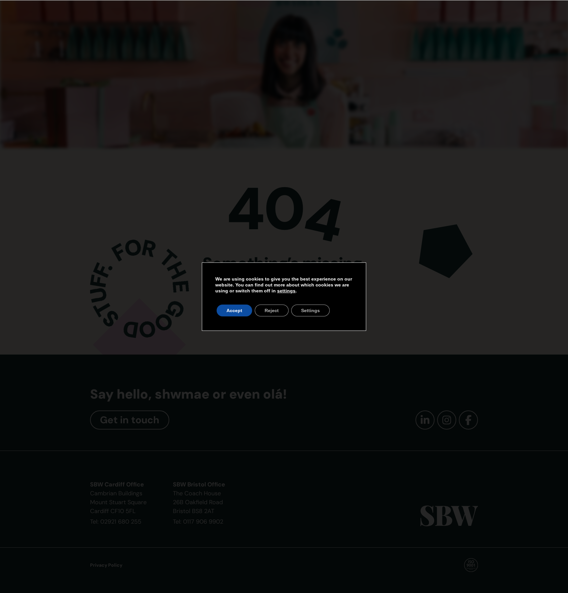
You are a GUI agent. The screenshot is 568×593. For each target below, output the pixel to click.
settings (286, 290)
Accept (234, 310)
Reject (272, 310)
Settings (310, 310)
